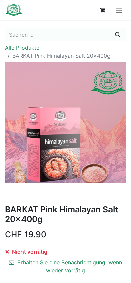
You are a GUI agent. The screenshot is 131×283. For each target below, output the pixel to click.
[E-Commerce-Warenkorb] (102, 10)
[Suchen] (117, 34)
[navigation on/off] (119, 10)
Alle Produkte (22, 47)
